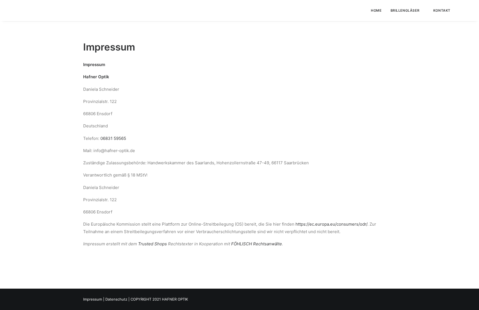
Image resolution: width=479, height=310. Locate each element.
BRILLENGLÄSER (405, 10)
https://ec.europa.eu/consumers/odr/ (331, 224)
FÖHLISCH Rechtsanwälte (256, 243)
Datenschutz (116, 299)
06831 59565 (113, 138)
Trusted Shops (152, 243)
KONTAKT (441, 10)
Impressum (92, 299)
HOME (376, 10)
